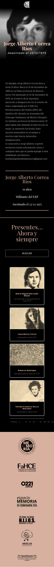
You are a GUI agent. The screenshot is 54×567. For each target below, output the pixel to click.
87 (41, 422)
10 (26, 422)
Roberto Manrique (27, 370)
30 (34, 422)
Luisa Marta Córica (27, 334)
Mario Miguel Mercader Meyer (27, 294)
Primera (14, 422)
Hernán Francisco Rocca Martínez (27, 407)
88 (45, 422)
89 (49, 422)
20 (30, 422)
